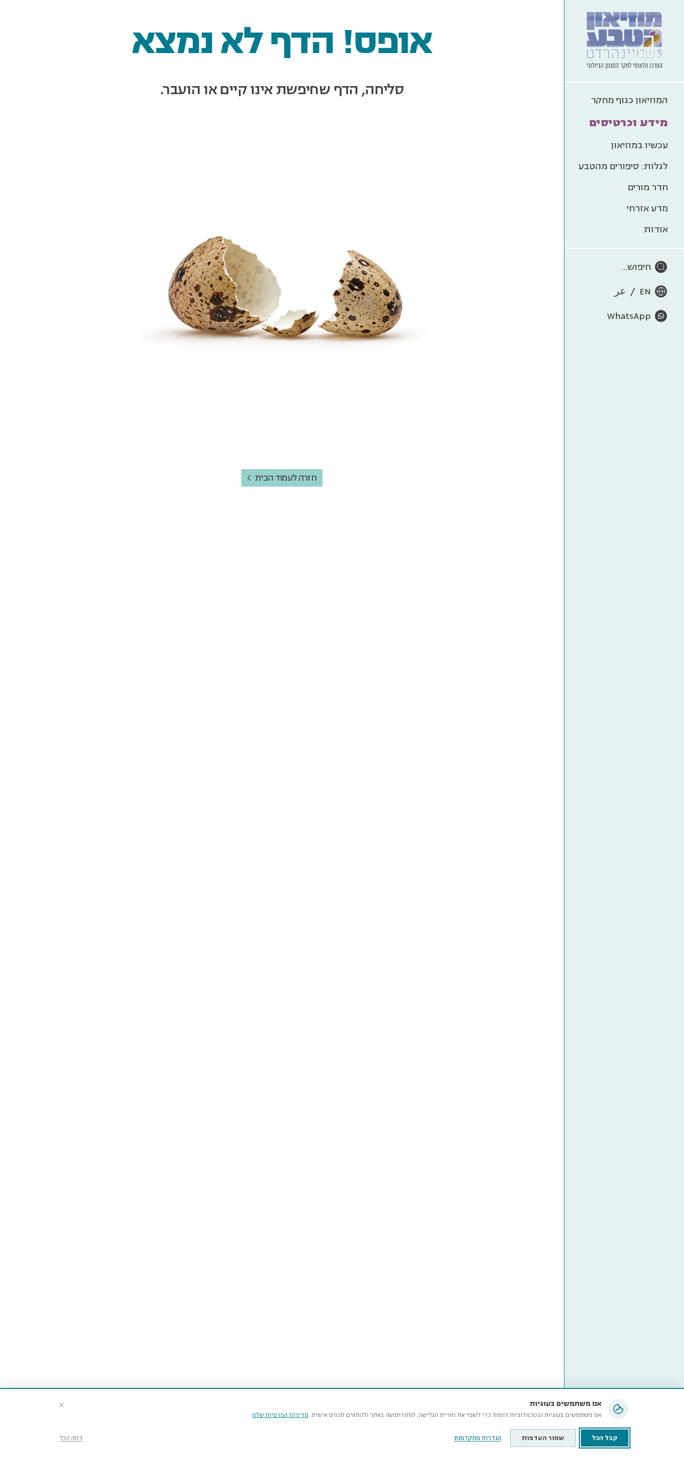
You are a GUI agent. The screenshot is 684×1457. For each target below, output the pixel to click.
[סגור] (62, 1405)
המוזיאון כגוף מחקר (629, 100)
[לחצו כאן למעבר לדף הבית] (624, 41)
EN (645, 291)
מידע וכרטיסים (628, 123)
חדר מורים (647, 187)
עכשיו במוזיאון (639, 145)
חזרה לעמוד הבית (285, 478)
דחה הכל (71, 1438)
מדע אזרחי (647, 208)
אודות (656, 229)
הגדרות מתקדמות (477, 1438)
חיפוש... (636, 266)
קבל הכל (604, 1437)
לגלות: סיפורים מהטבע (623, 166)
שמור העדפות (543, 1437)
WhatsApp (629, 315)
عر (620, 291)
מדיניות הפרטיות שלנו (280, 1415)
